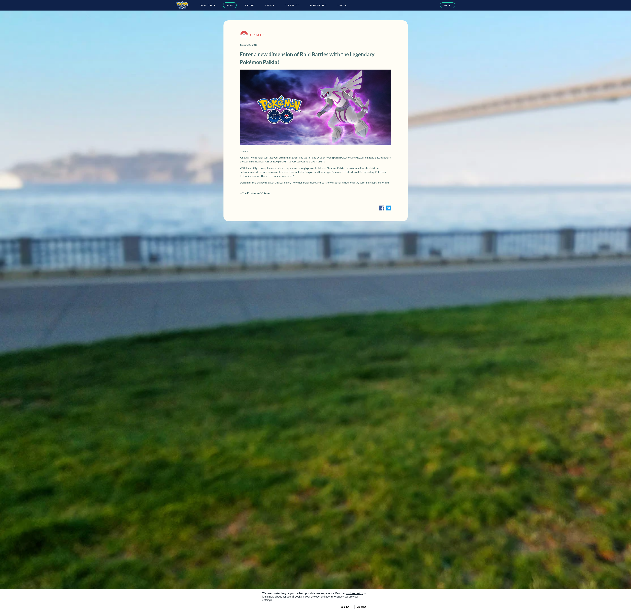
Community (292, 5)
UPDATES (257, 35)
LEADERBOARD (318, 5)
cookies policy (354, 593)
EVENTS (269, 5)
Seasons (249, 5)
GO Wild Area (207, 5)
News (230, 5)
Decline (344, 607)
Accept (361, 607)
